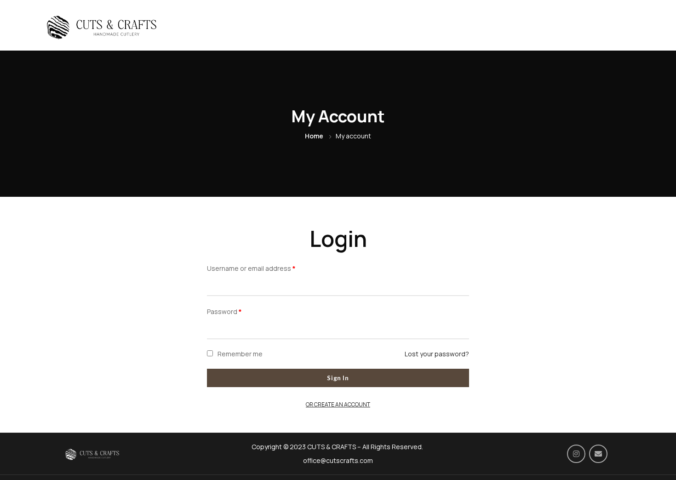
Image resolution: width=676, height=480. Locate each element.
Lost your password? (437, 353)
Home (314, 135)
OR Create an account (338, 404)
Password (224, 311)
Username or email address (251, 268)
